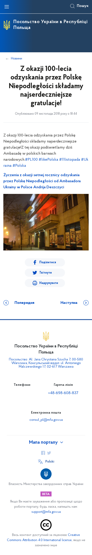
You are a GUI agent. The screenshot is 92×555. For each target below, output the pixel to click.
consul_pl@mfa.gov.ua (46, 420)
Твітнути (45, 272)
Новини (16, 58)
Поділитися (47, 262)
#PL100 (31, 160)
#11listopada (69, 160)
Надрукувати (48, 283)
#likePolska (48, 160)
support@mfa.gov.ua (46, 512)
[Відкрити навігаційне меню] (6, 6)
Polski (49, 461)
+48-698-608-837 (63, 393)
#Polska (19, 166)
